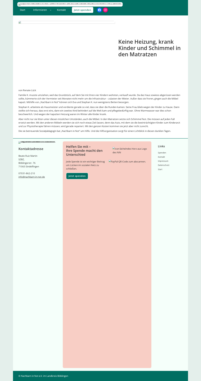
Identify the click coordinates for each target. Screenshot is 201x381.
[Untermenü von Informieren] (50, 10)
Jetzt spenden (82, 9)
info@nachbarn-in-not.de (31, 176)
